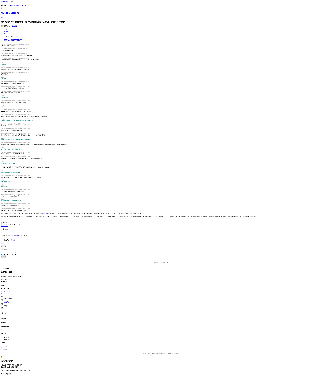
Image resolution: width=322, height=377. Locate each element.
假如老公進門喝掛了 (13, 40)
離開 (10, 373)
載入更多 (3, 246)
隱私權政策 (170, 353)
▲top (2, 243)
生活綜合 (14, 26)
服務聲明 (177, 353)
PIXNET (148, 353)
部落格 (6, 31)
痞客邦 (16, 235)
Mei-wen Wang (5, 226)
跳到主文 (3, 17)
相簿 (5, 29)
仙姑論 (13, 240)
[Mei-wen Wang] (1, 347)
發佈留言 (3, 256)
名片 (5, 33)
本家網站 (48, 213)
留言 (19, 235)
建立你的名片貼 (4, 349)
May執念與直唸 (10, 12)
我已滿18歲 (4, 373)
